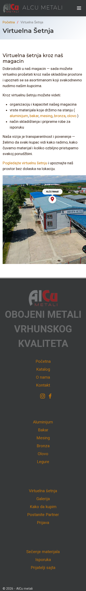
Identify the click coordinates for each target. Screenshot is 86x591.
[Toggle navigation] (79, 8)
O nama (43, 377)
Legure (43, 461)
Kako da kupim (43, 506)
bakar (34, 116)
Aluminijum (43, 422)
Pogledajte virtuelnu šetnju (25, 163)
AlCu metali (42, 7)
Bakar (43, 430)
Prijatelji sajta (43, 567)
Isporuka (43, 559)
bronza (59, 116)
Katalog (43, 369)
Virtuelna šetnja (43, 490)
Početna (9, 22)
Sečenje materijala (43, 551)
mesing (46, 116)
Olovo (43, 453)
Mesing (43, 438)
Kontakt (43, 385)
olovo (71, 116)
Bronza (43, 445)
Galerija (43, 498)
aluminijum (19, 116)
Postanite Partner (43, 514)
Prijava (43, 522)
